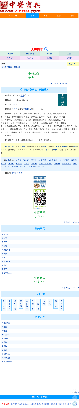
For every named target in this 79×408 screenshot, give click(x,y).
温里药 (74, 160)
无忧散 (49, 58)
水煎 (48, 150)
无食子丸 (29, 58)
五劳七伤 (38, 305)
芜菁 (69, 54)
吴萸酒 (4, 350)
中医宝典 (13, 16)
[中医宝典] (20, 12)
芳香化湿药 (53, 160)
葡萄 (58, 147)
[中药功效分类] (34, 80)
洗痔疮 (56, 304)
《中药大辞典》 (18, 173)
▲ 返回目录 (63, 83)
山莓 (14, 105)
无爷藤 (49, 54)
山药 (22, 95)
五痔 (50, 302)
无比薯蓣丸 (6, 323)
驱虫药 (19, 164)
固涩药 (15, 167)
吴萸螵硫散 (6, 358)
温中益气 (9, 305)
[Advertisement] (39, 32)
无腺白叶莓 (30, 54)
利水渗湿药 (64, 160)
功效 (8, 160)
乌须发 (21, 304)
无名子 (4, 242)
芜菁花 (4, 265)
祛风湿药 (42, 160)
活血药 (34, 164)
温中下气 (4, 305)
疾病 (59, 16)
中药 (32, 16)
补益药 (7, 167)
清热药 (26, 160)
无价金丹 (10, 58)
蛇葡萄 (64, 147)
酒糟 (75, 147)
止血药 (26, 164)
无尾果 (10, 54)
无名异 (4, 238)
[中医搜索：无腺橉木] (45, 49)
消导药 (11, 164)
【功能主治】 (10, 147)
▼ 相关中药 (54, 83)
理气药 (3, 164)
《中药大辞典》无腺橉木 (10, 67)
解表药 (18, 160)
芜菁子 (4, 269)
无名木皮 (5, 234)
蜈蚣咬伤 (33, 305)
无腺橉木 (27, 109)
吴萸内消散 (6, 354)
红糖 (55, 150)
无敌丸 (4, 331)
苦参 (44, 147)
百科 (72, 16)
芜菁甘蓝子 (6, 261)
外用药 (23, 167)
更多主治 (61, 305)
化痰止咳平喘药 (45, 164)
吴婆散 (69, 58)
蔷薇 (16, 109)
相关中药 (71, 64)
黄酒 (3, 150)
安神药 (57, 164)
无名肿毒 (27, 305)
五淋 (44, 302)
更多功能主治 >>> (36, 167)
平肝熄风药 (66, 164)
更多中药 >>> (7, 273)
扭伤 (23, 147)
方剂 (46, 16)
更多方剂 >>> (7, 362)
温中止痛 (15, 305)
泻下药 (34, 160)
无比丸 (4, 327)
